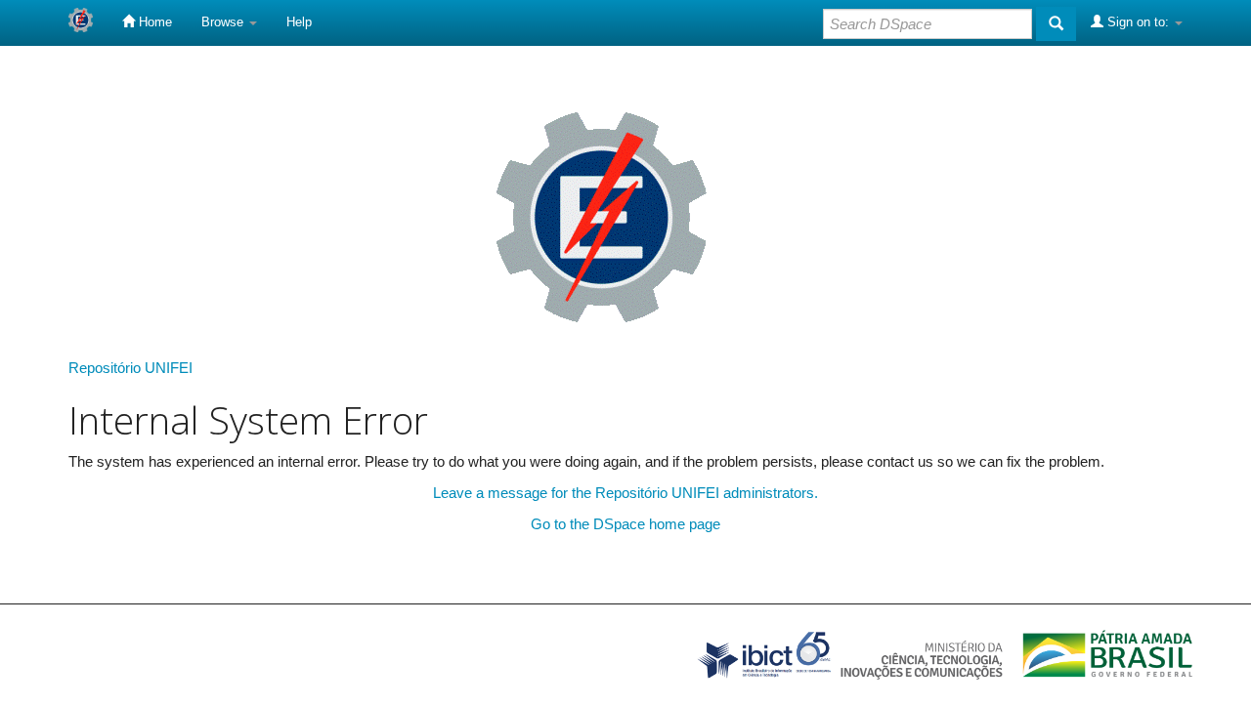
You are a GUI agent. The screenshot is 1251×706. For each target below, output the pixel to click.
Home (153, 22)
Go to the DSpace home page (625, 524)
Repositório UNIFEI (130, 367)
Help (299, 22)
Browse (224, 22)
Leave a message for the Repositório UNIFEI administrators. (625, 492)
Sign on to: (1138, 22)
